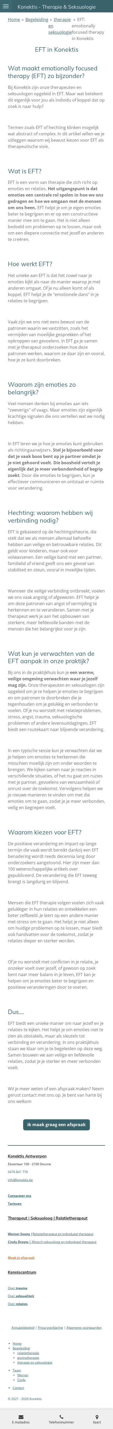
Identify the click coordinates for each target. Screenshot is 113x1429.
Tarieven (15, 1203)
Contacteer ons (19, 1195)
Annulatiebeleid (23, 1327)
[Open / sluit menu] (6, 6)
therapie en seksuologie (34, 1362)
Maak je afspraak (21, 1257)
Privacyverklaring (50, 1327)
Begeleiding (36, 19)
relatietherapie (28, 1353)
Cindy (21, 1380)
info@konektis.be (20, 1180)
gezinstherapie (28, 1357)
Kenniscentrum (22, 1272)
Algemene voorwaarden (84, 1327)
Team (17, 1370)
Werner (22, 1375)
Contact (18, 1387)
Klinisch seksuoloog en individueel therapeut (52, 1242)
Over (17, 1288)
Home (14, 19)
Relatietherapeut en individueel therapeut (63, 1234)
